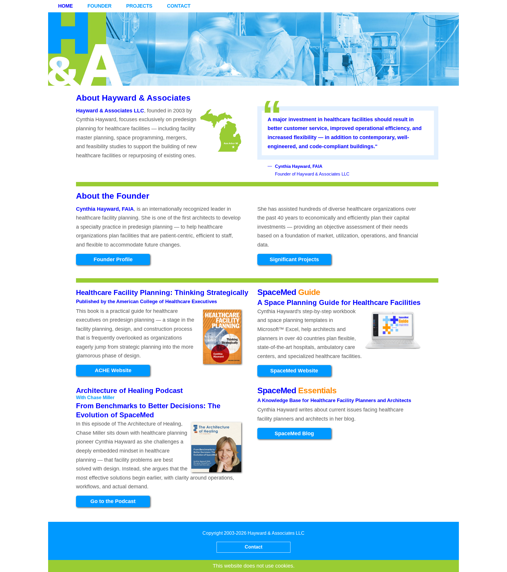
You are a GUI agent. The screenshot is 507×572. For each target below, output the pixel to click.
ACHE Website (113, 370)
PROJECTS (139, 6)
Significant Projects (294, 259)
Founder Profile (113, 259)
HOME (65, 6)
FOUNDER (99, 6)
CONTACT (178, 6)
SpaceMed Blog (294, 433)
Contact (253, 546)
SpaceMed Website (294, 371)
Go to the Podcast (113, 501)
